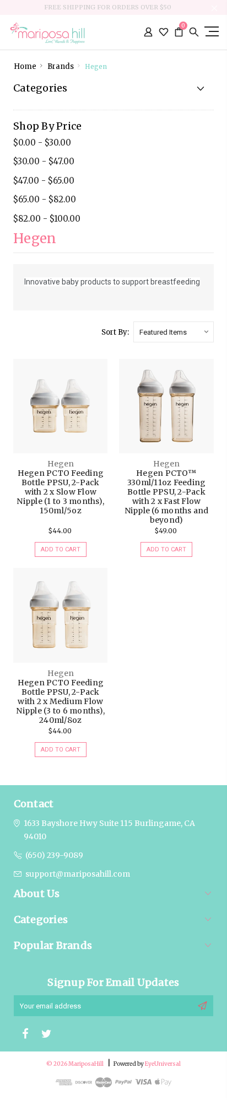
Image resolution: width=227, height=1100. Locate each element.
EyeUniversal (163, 1063)
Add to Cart (60, 549)
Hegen (96, 66)
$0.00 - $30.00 (42, 142)
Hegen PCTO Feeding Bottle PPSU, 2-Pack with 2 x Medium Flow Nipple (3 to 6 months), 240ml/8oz (60, 701)
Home (25, 66)
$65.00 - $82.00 (44, 199)
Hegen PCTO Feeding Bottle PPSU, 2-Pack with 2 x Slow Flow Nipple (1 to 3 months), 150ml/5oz (60, 492)
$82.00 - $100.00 (46, 218)
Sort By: (115, 332)
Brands (60, 66)
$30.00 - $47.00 (43, 161)
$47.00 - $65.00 (43, 180)
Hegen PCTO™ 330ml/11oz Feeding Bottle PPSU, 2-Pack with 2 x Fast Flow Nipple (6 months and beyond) (167, 496)
